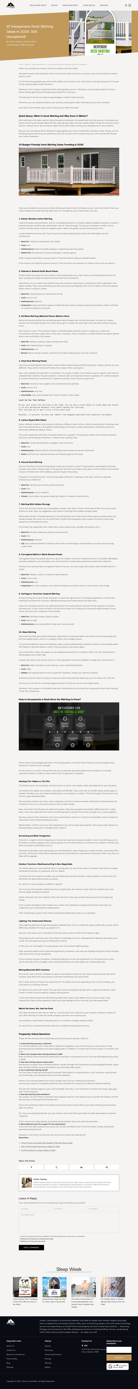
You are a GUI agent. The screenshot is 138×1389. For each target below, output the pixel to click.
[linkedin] (81, 1167)
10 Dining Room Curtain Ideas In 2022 (38, 1150)
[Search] (126, 5)
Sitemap (9, 1367)
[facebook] (31, 1167)
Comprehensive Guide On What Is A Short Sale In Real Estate (54, 1300)
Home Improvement (38, 64)
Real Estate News (38, 5)
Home (21, 64)
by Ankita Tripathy (14, 42)
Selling (47, 1367)
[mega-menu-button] (130, 5)
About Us (10, 1346)
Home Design (89, 5)
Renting (48, 1363)
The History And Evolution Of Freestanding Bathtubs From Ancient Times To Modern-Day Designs (82, 1303)
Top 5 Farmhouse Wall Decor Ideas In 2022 (40, 1146)
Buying (48, 1346)
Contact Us (10, 1350)
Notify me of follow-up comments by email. (37, 1239)
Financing (49, 1350)
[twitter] (56, 1167)
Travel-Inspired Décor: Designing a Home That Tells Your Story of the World (25, 1302)
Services (104, 5)
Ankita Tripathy (40, 1179)
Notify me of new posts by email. (33, 1241)
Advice (54, 5)
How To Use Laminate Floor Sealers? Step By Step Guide (47, 1143)
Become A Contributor (15, 1354)
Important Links (13, 1340)
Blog (8, 1363)
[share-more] (106, 1167)
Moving (48, 1359)
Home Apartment (70, 5)
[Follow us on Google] (117, 1366)
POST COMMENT (31, 1247)
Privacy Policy (11, 1359)
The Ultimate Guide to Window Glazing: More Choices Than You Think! (113, 1302)
